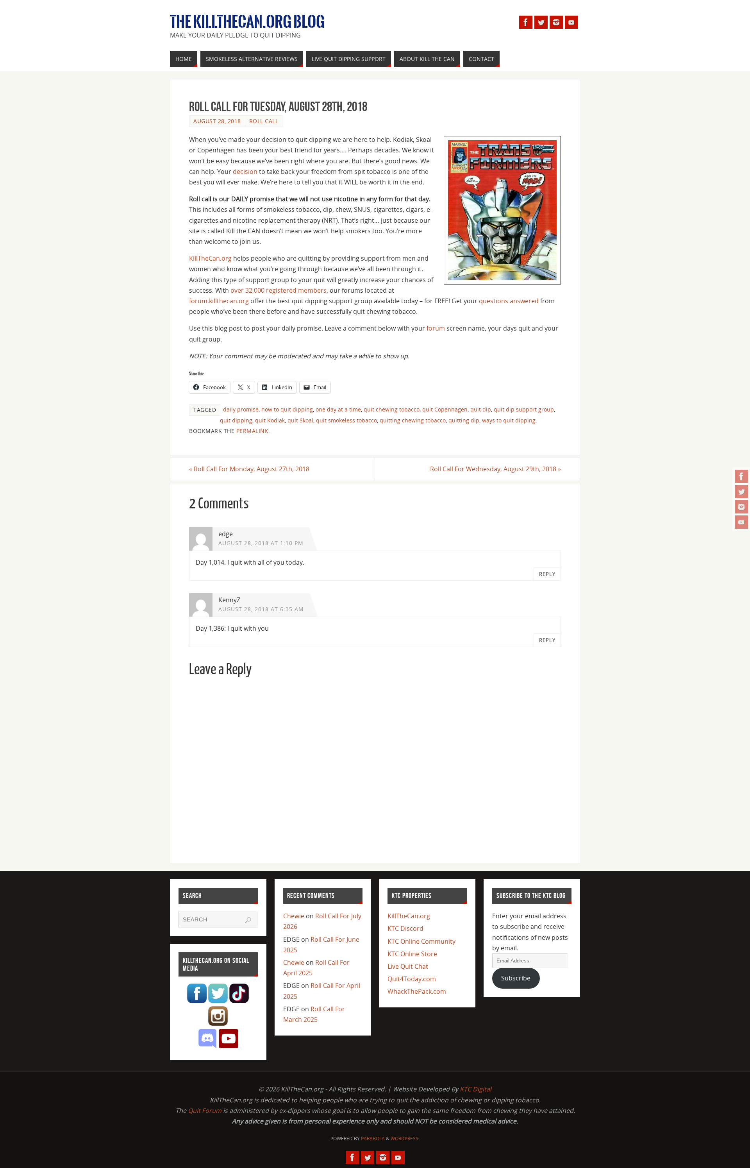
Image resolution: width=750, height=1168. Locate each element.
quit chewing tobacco (392, 409)
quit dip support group (524, 409)
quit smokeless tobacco (346, 420)
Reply (547, 574)
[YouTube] (741, 522)
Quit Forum (204, 1110)
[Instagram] (741, 506)
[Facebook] (741, 476)
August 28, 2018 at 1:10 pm (261, 543)
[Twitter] (741, 491)
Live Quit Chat (408, 966)
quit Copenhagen (445, 409)
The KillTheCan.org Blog (247, 22)
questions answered (509, 301)
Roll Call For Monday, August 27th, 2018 (249, 469)
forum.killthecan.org (219, 301)
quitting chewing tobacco (413, 420)
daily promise (241, 409)
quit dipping (236, 420)
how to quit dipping (287, 409)
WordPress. (405, 1138)
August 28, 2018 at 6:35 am (261, 609)
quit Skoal (300, 420)
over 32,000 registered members (278, 290)
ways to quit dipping (509, 420)
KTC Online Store (412, 954)
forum (436, 328)
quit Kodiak (270, 420)
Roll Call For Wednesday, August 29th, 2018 (495, 469)
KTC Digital (475, 1089)
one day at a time (338, 409)
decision (245, 171)
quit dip (480, 409)
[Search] (248, 920)
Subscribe (515, 978)
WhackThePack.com (417, 991)
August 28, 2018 (217, 121)
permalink (252, 431)
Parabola (373, 1138)
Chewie (293, 916)
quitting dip (463, 420)
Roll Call (264, 121)
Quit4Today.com (412, 979)
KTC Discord (405, 928)
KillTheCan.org (210, 258)
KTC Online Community (421, 941)
